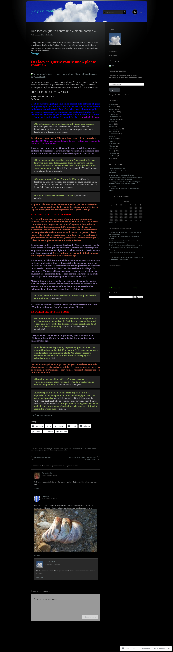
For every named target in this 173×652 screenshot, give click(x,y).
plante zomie (35, 450)
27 (121, 220)
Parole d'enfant (113, 134)
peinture (111, 136)
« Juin (111, 222)
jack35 (44, 496)
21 (126, 217)
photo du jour (113, 138)
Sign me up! (114, 90)
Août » (116, 222)
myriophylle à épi (77, 448)
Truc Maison (113, 156)
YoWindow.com (114, 288)
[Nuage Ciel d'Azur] (86, 11)
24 (140, 217)
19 (116, 217)
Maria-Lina (46, 473)
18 (111, 217)
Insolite (111, 124)
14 (126, 214)
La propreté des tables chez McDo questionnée (123, 247)
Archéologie (112, 112)
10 (140, 211)
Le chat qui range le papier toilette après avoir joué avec (126, 257)
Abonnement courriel (117, 71)
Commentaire (90, 617)
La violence (112, 186)
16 (136, 214)
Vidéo (110, 158)
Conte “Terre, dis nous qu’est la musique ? (122, 252)
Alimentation (112, 107)
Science (111, 151)
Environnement (52, 448)
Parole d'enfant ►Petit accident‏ (118, 259)
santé (110, 148)
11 (111, 214)
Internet (111, 126)
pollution (41, 450)
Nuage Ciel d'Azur (42, 11)
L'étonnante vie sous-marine (117, 255)
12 (116, 214)
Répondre (37, 488)
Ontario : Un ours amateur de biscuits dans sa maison (125, 245)
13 (121, 214)
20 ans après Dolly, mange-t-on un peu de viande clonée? (81, 458)
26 (116, 220)
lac (70, 448)
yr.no (135, 288)
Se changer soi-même (115, 250)
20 (121, 217)
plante (85, 448)
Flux (140, 12)
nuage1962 (40, 35)
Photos (111, 141)
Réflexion (112, 146)
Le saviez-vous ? (114, 129)
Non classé (112, 131)
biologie (66, 448)
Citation (111, 114)
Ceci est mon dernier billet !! (117, 168)
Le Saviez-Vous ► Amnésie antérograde (121, 175)
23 (136, 217)
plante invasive (92, 448)
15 (131, 214)
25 (111, 220)
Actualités (112, 104)
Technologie (112, 153)
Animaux (111, 109)
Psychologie (112, 143)
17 (140, 214)
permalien (64, 450)
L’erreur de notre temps (43, 458)
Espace (111, 121)
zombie (47, 450)
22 (131, 217)
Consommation (113, 116)
